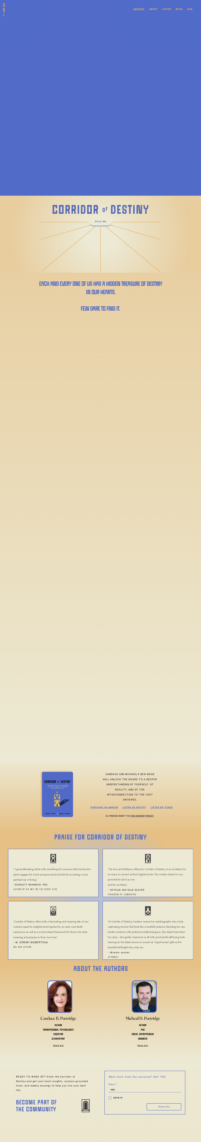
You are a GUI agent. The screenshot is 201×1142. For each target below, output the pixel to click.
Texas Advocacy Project (142, 816)
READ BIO (58, 1046)
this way (3, 8)
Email (113, 1084)
